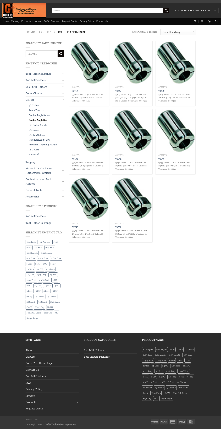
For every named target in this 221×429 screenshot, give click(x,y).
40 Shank (52, 296)
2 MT (54, 280)
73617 (118, 90)
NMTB (50, 307)
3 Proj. (30, 291)
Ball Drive (55, 302)
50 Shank (42, 302)
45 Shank (31, 302)
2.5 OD (37, 285)
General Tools (34, 190)
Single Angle (32, 318)
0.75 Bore (31, 258)
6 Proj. (30, 296)
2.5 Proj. (48, 285)
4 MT (38, 291)
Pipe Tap (48, 312)
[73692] (132, 131)
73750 (118, 226)
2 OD (29, 285)
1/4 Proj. (53, 274)
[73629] (175, 62)
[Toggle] (63, 74)
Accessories (32, 196)
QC (56, 312)
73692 (118, 158)
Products (26, 21)
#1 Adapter (32, 242)
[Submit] (166, 11)
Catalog (15, 21)
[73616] (89, 62)
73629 (161, 90)
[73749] (89, 199)
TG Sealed (34, 154)
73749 (75, 226)
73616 (75, 90)
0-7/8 (29, 247)
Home (5, 21)
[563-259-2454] (217, 21)
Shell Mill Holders (36, 86)
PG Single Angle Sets (39, 139)
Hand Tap (39, 307)
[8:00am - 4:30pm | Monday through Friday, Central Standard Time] (209, 21)
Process (55, 21)
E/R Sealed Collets (38, 125)
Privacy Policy (87, 21)
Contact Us (102, 21)
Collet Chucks (34, 93)
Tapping (30, 162)
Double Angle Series (39, 115)
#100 (55, 242)
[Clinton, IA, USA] (195, 21)
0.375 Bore (43, 258)
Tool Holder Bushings (38, 73)
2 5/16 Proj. (44, 280)
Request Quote (69, 21)
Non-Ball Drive (34, 312)
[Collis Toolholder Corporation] (24, 10)
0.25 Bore (49, 247)
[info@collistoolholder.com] (202, 21)
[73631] (89, 131)
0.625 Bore (56, 258)
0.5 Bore (38, 247)
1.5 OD (40, 269)
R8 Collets (34, 149)
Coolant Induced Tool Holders (38, 181)
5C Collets (34, 105)
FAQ (46, 21)
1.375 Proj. (41, 274)
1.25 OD (30, 274)
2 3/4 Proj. (31, 280)
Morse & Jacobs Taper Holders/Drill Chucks (39, 170)
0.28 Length (32, 253)
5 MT (55, 291)
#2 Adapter (45, 242)
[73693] (175, 131)
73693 (161, 158)
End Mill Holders (36, 80)
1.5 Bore (30, 269)
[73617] (132, 62)
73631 (75, 158)
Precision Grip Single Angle (43, 144)
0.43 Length (46, 253)
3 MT (57, 285)
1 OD (45, 263)
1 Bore (29, 263)
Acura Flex (34, 110)
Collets (45, 32)
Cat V (29, 307)
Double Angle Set (38, 120)
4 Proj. (47, 291)
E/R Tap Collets (37, 134)
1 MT (37, 263)
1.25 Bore (50, 269)
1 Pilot (53, 263)
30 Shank (40, 296)
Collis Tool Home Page (39, 363)
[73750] (132, 199)
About (38, 21)
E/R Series (34, 129)
